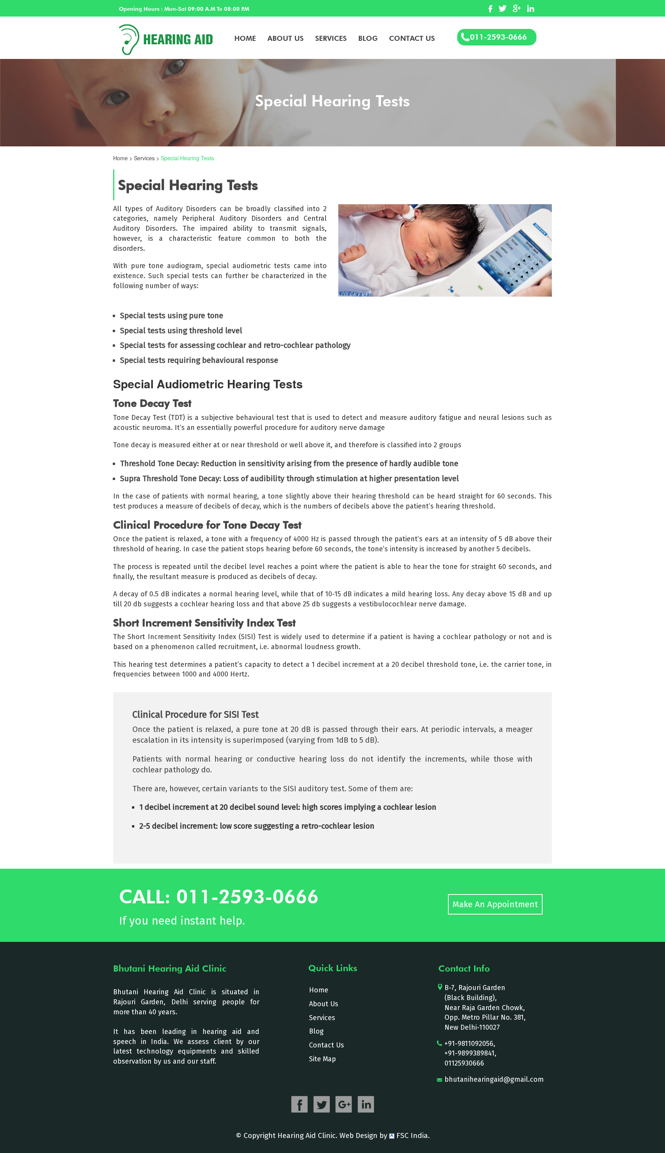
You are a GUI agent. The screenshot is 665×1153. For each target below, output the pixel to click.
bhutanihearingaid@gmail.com (494, 1079)
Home (245, 38)
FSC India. (412, 1135)
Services (331, 38)
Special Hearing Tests (187, 158)
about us (285, 38)
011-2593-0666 (498, 37)
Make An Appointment (495, 904)
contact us (412, 38)
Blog (368, 38)
